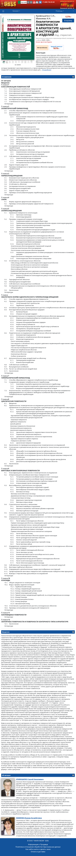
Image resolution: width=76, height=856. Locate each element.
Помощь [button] (59, 11)
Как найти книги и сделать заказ (38, 849)
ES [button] (28, 2)
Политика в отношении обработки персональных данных (38, 847)
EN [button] (31, 2)
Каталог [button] (16, 11)
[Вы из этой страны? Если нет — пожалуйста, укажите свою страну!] (19, 2)
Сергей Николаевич (30, 779)
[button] (34, 2)
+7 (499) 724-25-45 (48, 2)
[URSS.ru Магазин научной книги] (8, 3)
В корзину (68, 20)
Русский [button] (23, 2)
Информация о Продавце (38, 844)
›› (56, 48)
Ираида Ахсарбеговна (29, 818)
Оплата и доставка (38, 852)
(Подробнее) (46, 70)
